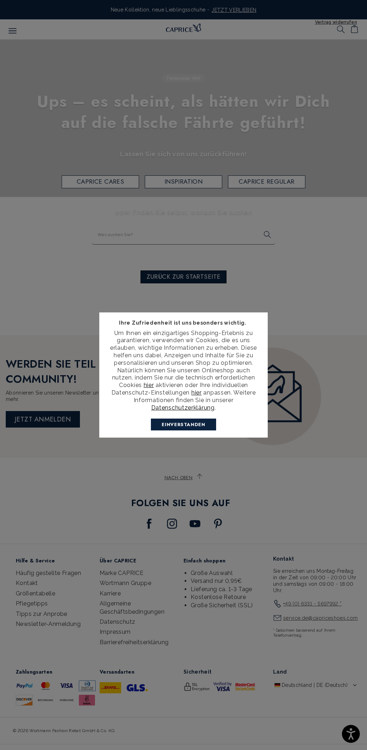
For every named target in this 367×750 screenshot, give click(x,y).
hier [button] (196, 392)
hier (149, 385)
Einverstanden (183, 424)
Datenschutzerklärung (183, 407)
